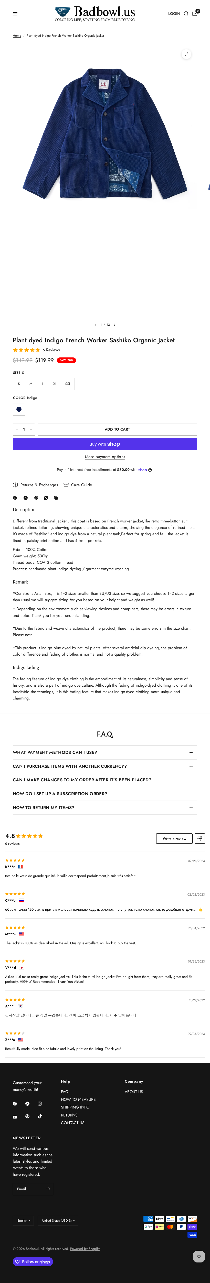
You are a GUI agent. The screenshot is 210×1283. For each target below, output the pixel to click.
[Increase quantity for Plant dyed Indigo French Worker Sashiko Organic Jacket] (31, 429)
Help (66, 1081)
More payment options (105, 456)
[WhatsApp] (47, 498)
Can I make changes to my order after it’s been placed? (82, 780)
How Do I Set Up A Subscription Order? (60, 794)
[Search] (186, 14)
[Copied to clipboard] (57, 498)
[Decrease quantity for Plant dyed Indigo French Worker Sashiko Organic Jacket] (17, 429)
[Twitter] (31, 1103)
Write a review (174, 838)
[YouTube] (18, 1117)
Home (17, 35)
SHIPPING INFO (75, 1107)
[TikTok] (43, 1116)
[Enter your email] (48, 1189)
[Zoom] (186, 54)
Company (134, 1081)
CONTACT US (73, 1123)
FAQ (64, 1092)
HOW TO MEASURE (78, 1099)
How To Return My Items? (44, 807)
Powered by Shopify (85, 1248)
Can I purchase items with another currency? (70, 766)
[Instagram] (43, 1103)
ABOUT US (134, 1092)
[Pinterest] (37, 498)
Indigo (19, 409)
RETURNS (69, 1115)
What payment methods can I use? (55, 752)
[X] (27, 498)
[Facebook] (16, 498)
